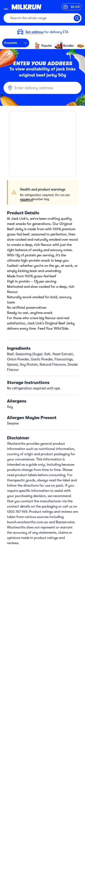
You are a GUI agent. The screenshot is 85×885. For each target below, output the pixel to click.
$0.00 (75, 7)
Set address (34, 32)
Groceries (10, 42)
